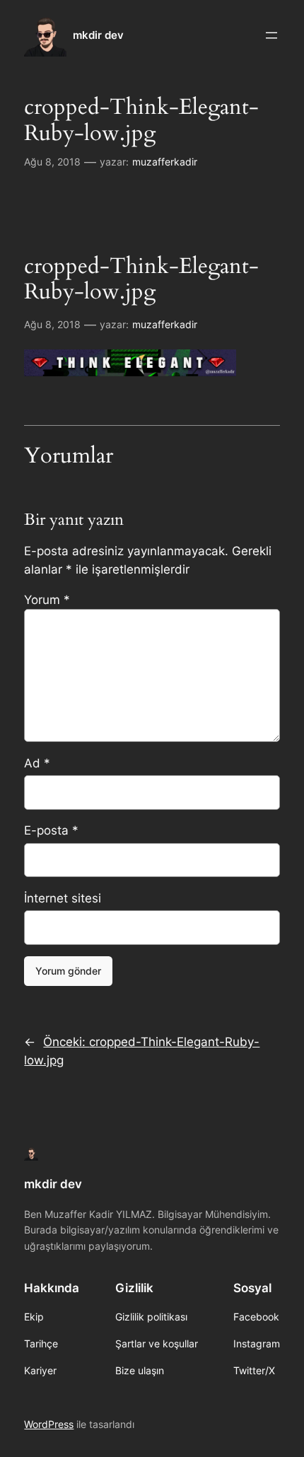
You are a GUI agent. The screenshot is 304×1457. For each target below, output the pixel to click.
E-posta (51, 830)
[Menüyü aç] (271, 35)
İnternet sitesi (62, 898)
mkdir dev (98, 35)
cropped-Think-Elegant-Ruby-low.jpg (141, 121)
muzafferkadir (164, 162)
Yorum (47, 600)
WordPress (49, 1424)
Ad (37, 763)
